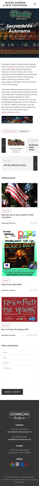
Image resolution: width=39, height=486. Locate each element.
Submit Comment (12, 392)
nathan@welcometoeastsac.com (19, 432)
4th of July (6, 211)
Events (14, 131)
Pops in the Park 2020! (12, 285)
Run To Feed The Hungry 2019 (15, 329)
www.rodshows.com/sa (10, 112)
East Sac (6, 280)
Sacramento (11, 67)
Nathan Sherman (9, 36)
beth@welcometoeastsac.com (19, 439)
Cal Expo (6, 131)
